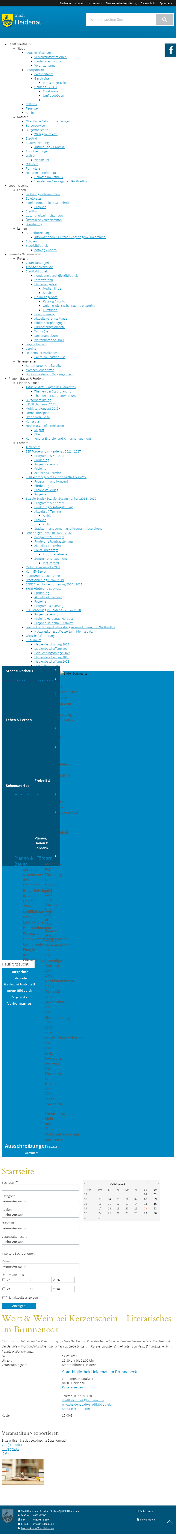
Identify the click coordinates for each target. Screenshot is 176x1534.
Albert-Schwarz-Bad (39, 267)
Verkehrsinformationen (50, 57)
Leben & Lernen (19, 185)
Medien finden (53, 288)
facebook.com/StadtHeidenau (37, 1528)
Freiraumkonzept (46, 550)
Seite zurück (146, 1511)
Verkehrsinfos (19, 1003)
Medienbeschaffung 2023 (51, 644)
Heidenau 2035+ (45, 87)
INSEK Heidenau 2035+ (42, 404)
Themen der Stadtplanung (52, 391)
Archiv (47, 515)
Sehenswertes (26, 361)
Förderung (41, 460)
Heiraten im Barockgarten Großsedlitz (60, 181)
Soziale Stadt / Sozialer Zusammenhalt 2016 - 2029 (61, 498)
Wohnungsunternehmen (43, 194)
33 (85, 1204)
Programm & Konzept (49, 455)
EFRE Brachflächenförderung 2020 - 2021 (54, 584)
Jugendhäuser (36, 344)
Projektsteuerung (46, 464)
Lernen (22, 228)
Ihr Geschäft (51, 563)
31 (85, 1194)
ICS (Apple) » (10, 1449)
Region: (7, 1209)
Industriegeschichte (56, 82)
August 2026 (117, 1183)
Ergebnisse (50, 91)
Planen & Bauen (28, 382)
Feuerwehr (33, 108)
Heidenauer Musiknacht (42, 352)
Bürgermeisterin (37, 130)
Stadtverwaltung (37, 142)
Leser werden (43, 280)
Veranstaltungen (46, 65)
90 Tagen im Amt (46, 134)
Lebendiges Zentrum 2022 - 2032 (49, 533)
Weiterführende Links (49, 340)
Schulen (31, 241)
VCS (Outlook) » (12, 1444)
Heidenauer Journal (48, 61)
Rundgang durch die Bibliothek (56, 275)
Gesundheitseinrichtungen (44, 215)
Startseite (65, 3)
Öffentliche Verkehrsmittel (44, 220)
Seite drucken (147, 1519)
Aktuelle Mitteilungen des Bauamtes (51, 387)
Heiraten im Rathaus (48, 177)
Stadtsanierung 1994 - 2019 (45, 580)
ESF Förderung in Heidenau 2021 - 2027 (53, 451)
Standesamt (11, 984)
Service (48, 292)
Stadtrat (31, 138)
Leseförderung (44, 314)
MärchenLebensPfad (40, 370)
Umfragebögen (53, 95)
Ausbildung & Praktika (49, 147)
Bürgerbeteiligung (38, 400)
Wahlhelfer (41, 160)
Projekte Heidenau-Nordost (53, 618)
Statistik (31, 104)
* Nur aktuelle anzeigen (22, 1297)
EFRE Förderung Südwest (43, 588)
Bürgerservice (35, 125)
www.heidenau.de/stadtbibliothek (86, 1404)
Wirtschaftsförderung (40, 635)
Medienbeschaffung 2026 (51, 661)
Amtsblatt (27, 984)
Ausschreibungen (38, 151)
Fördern (23, 443)
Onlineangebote (46, 297)
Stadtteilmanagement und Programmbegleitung (68, 528)
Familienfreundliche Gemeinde (48, 202)
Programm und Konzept (51, 481)
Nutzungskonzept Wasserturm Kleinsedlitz (63, 631)
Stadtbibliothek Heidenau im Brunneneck (99, 1371)
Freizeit (22, 258)
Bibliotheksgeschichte (49, 327)
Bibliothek (24, 990)
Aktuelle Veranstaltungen (51, 318)
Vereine (31, 348)
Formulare (33, 168)
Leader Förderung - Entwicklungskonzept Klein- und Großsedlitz (70, 627)
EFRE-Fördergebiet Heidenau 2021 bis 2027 (56, 477)
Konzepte (32, 421)
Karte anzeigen (72, 1387)
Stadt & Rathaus (19, 44)
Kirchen (31, 112)
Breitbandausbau (38, 417)
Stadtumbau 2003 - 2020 (43, 575)
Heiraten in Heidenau (41, 172)
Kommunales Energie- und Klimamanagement (58, 438)
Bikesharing (34, 224)
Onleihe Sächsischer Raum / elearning (69, 305)
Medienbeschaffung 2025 (51, 657)
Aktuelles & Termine (48, 473)
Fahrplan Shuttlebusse (49, 357)
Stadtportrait (35, 70)
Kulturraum (33, 640)
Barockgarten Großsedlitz (43, 365)
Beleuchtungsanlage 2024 (52, 653)
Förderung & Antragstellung (53, 507)
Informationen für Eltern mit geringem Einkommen (70, 237)
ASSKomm (33, 447)
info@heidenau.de (43, 1523)
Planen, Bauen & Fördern (26, 378)
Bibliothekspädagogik (49, 322)
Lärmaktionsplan (38, 413)
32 (85, 1199)
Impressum (95, 3)
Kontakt (79, 3)
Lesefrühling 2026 (46, 665)
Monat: (7, 1261)
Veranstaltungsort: (14, 1236)
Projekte (40, 207)
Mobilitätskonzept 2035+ (43, 408)
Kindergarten (19, 978)
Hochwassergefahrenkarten (45, 425)
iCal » (5, 1453)
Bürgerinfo (20, 971)
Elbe (37, 434)
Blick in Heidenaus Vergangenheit (49, 374)
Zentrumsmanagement (50, 558)
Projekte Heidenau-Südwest (53, 623)
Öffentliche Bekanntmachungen (48, 121)
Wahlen (31, 155)
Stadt (21, 48)
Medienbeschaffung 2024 (51, 648)
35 (85, 1213)
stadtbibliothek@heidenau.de (83, 1400)
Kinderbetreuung (38, 232)
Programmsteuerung (48, 605)
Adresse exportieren (76, 1408)
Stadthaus (33, 211)
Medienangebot (45, 284)
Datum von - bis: (13, 1274)
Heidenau (29, 19)
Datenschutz (148, 3)
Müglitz (39, 430)
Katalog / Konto (45, 250)
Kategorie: (9, 1196)
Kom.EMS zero (36, 571)
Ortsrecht (32, 164)
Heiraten (12, 990)
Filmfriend (50, 310)
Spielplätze (33, 198)
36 (85, 1218)
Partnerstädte (43, 74)
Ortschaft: (8, 1223)
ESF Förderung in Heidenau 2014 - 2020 (53, 610)
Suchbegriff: (10, 1182)
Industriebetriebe (55, 554)
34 (85, 1208)
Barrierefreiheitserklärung (121, 3)
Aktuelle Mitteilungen (40, 52)
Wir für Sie (41, 331)
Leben (21, 190)
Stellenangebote (46, 335)
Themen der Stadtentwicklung (55, 395)
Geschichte (42, 78)
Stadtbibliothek (37, 245)
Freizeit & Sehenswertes (25, 254)
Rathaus (22, 117)
